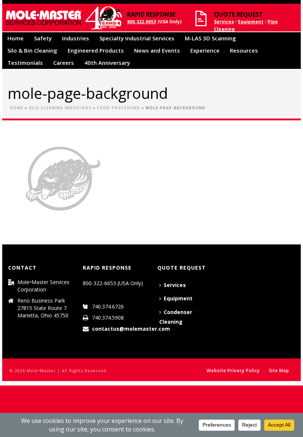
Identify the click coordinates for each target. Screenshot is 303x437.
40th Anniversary (107, 62)
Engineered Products (96, 50)
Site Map (279, 371)
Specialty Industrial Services (136, 38)
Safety (43, 38)
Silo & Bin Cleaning (32, 50)
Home (15, 38)
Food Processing (118, 107)
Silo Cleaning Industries (60, 107)
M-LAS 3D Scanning (210, 38)
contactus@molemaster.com (131, 329)
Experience (204, 50)
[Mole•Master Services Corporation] (62, 17)
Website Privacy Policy (233, 371)
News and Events (157, 50)
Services (224, 22)
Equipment (250, 22)
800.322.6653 (141, 22)
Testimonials (25, 62)
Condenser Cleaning (175, 317)
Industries (75, 38)
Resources (244, 50)
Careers (63, 62)
